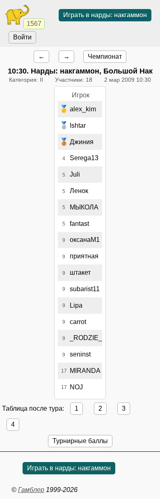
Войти (22, 37)
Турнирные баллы (80, 440)
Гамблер (31, 489)
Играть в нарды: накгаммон (105, 14)
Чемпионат (105, 56)
